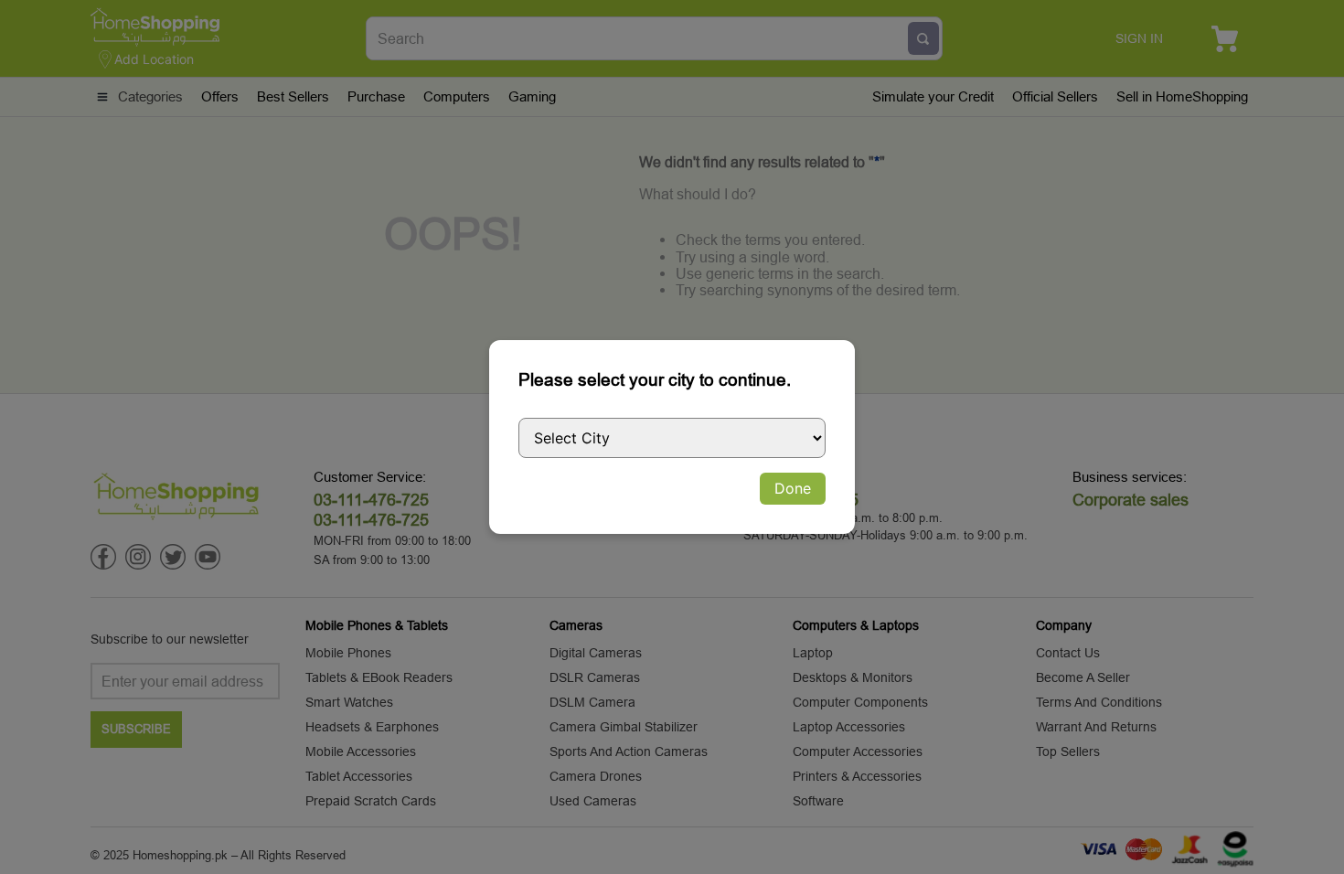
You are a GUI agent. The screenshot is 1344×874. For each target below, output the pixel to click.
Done (792, 488)
